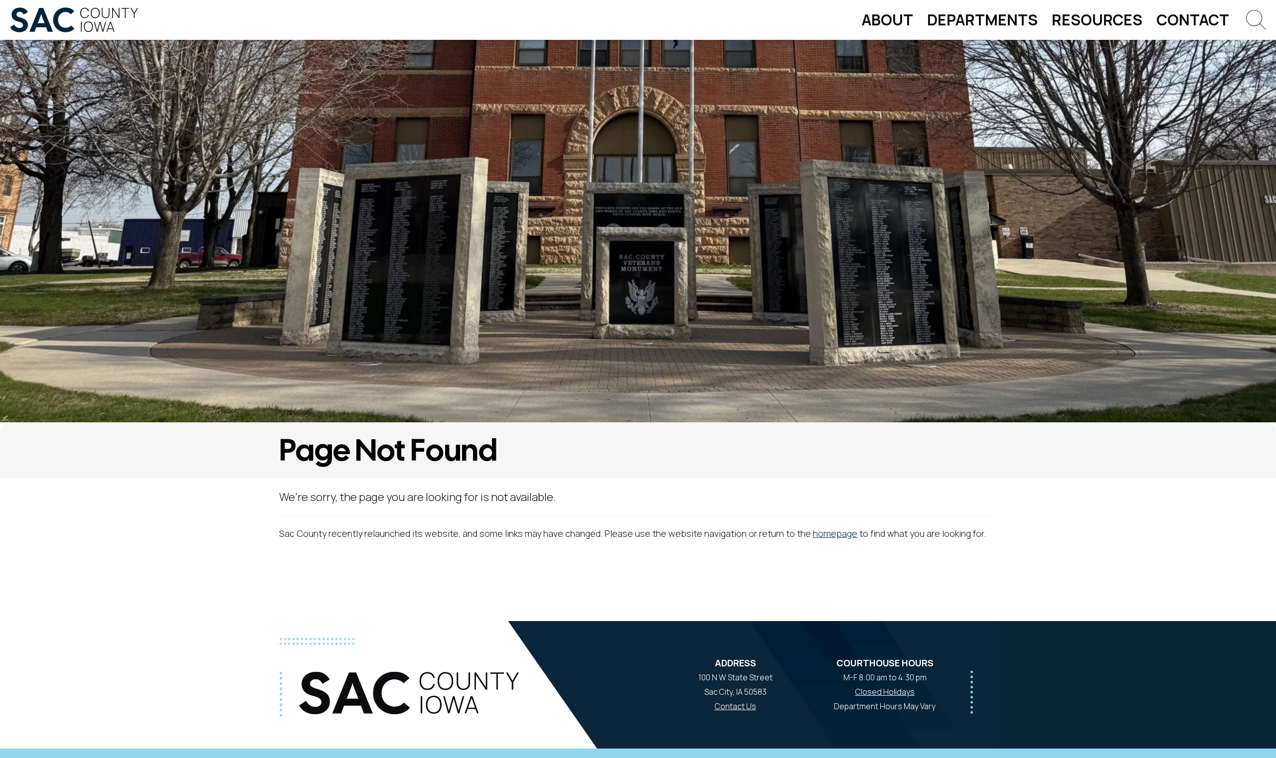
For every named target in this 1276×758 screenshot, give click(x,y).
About (887, 19)
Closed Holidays (885, 691)
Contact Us (735, 706)
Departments (982, 19)
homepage (835, 533)
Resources (1097, 19)
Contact (1192, 19)
